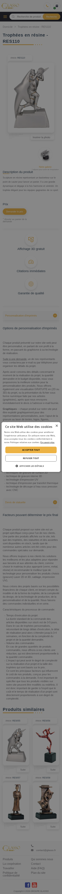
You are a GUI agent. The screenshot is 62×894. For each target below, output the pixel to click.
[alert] (31, 447)
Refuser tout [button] (31, 458)
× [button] (56, 425)
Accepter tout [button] (31, 449)
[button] (31, 466)
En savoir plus (47, 442)
